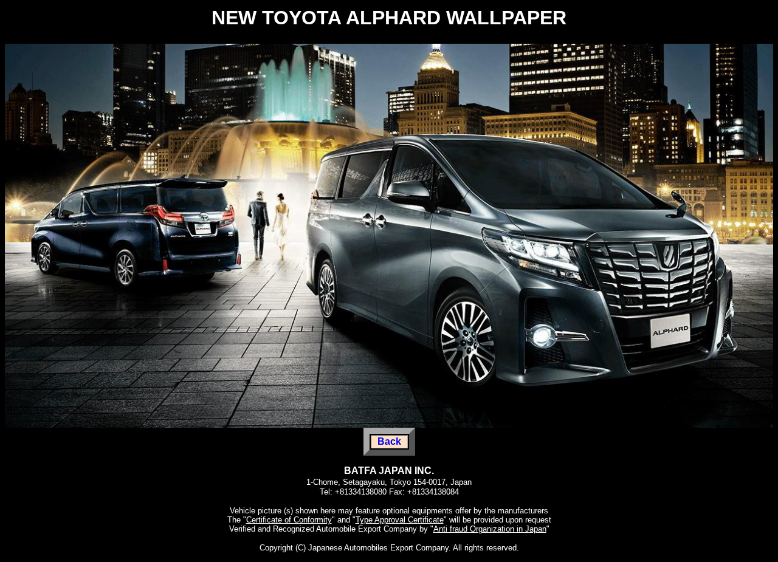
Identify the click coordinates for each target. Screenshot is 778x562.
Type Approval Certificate (400, 519)
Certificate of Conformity (289, 519)
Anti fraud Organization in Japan (489, 528)
